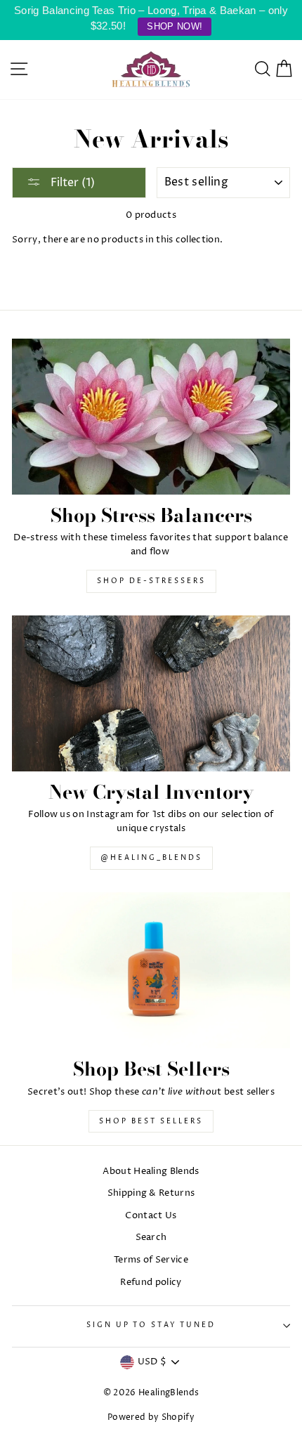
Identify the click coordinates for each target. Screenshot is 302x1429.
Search (151, 1238)
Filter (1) (71, 182)
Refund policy (150, 1282)
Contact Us (150, 1216)
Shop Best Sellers (151, 1121)
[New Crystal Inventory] (151, 693)
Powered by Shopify (151, 1417)
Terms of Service (151, 1260)
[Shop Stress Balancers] (151, 417)
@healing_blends (151, 858)
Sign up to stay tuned (150, 1325)
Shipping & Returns (151, 1193)
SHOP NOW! (174, 26)
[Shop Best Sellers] (151, 970)
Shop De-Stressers (151, 581)
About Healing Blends (151, 1171)
